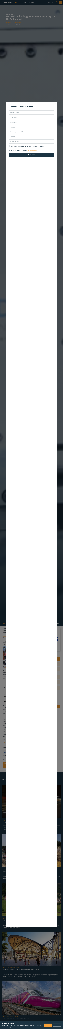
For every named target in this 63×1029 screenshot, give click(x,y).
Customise (57, 1025)
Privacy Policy (32, 150)
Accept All (48, 1025)
